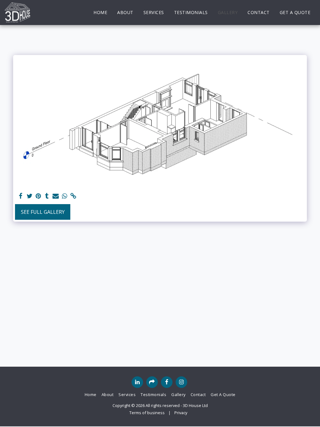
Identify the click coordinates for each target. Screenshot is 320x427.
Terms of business (147, 412)
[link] (73, 196)
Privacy (180, 412)
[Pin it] (38, 196)
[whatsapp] (64, 196)
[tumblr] (47, 196)
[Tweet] (29, 196)
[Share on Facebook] (21, 196)
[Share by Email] (55, 196)
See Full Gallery (43, 211)
